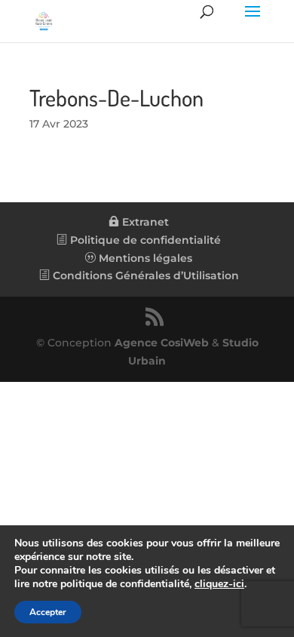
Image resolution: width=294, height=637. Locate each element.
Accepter (47, 612)
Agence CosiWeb (162, 342)
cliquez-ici (219, 584)
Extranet (144, 222)
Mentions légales (144, 258)
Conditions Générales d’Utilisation (144, 275)
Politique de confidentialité (144, 240)
